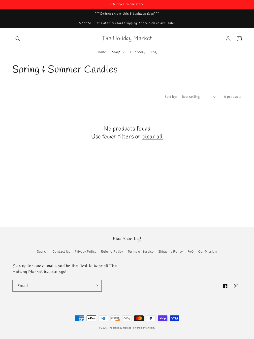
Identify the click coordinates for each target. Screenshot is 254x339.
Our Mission (207, 251)
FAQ (191, 251)
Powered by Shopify (144, 327)
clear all (152, 137)
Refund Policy (112, 251)
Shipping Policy (170, 251)
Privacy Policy (85, 251)
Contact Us (61, 251)
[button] (17, 38)
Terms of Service (141, 251)
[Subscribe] (96, 286)
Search (42, 251)
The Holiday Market (119, 327)
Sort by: (171, 96)
